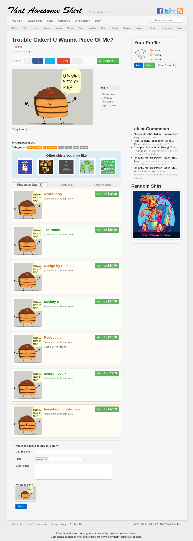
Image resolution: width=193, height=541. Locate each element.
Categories (64, 20)
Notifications (110, 105)
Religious (127, 28)
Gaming (47, 28)
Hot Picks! (17, 20)
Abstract (14, 28)
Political (115, 28)
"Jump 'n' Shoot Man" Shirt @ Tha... (155, 147)
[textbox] (166, 20)
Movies (70, 28)
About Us (17, 524)
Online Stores (82, 20)
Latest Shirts (35, 20)
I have (157, 59)
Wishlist (108, 98)
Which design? (24, 484)
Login (138, 65)
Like (20, 47)
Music (80, 28)
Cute (25, 28)
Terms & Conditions (36, 524)
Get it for (107, 193)
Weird (179, 28)
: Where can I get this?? (151, 144)
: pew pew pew (145, 137)
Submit (98, 20)
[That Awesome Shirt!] (45, 12)
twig (28, 51)
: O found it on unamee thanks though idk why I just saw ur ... (156, 174)
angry (83, 147)
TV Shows (152, 28)
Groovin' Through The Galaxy (156, 235)
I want (156, 55)
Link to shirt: (22, 451)
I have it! (109, 102)
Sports (139, 28)
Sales (50, 20)
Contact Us (76, 524)
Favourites (110, 94)
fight (68, 147)
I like (156, 50)
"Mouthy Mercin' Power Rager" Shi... (156, 157)
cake (76, 147)
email (28, 61)
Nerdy (103, 28)
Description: (22, 465)
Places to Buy (27, 185)
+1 (65, 61)
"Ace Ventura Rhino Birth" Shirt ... (154, 140)
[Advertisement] (156, 98)
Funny (35, 28)
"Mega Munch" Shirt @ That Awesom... (157, 133)
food (61, 147)
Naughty (92, 28)
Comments (66, 184)
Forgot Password (166, 65)
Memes (59, 28)
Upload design (102, 184)
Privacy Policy (58, 524)
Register (149, 65)
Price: (18, 458)
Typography (167, 28)
